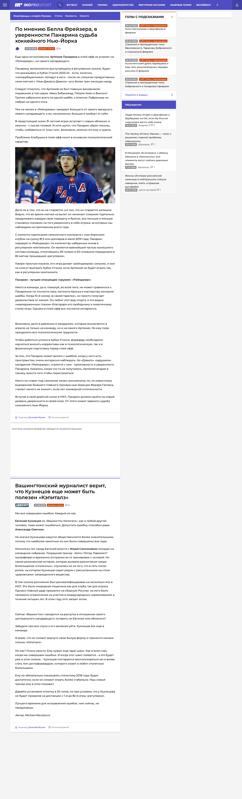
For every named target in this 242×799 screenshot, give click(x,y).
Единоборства (123, 4)
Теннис (102, 4)
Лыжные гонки (180, 4)
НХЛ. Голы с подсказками (153, 25)
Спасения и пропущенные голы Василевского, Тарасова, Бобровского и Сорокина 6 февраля (148, 48)
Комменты (71, 16)
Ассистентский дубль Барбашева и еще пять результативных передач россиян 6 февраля (146, 67)
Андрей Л (144, 125)
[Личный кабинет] (237, 5)
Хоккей (87, 4)
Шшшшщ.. (144, 144)
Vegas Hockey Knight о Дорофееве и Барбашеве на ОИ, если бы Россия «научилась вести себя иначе (147, 118)
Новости (84, 16)
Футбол (72, 4)
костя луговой (148, 189)
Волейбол (203, 4)
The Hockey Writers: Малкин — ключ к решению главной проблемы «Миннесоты (148, 137)
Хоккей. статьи (46, 48)
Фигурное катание (152, 4)
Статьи (58, 16)
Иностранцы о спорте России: (32, 15)
